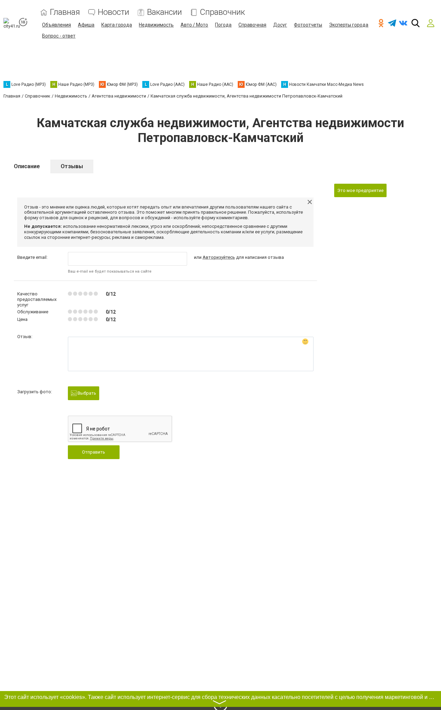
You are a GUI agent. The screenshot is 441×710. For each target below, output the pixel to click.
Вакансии (164, 12)
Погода (223, 25)
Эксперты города (348, 25)
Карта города (116, 25)
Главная (65, 12)
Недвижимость (156, 25)
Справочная (252, 25)
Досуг (280, 25)
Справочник (222, 12)
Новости (113, 12)
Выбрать (86, 393)
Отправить (93, 452)
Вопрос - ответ (58, 36)
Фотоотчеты (308, 25)
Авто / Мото (194, 25)
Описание (27, 166)
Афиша (86, 25)
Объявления (56, 25)
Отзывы (72, 166)
